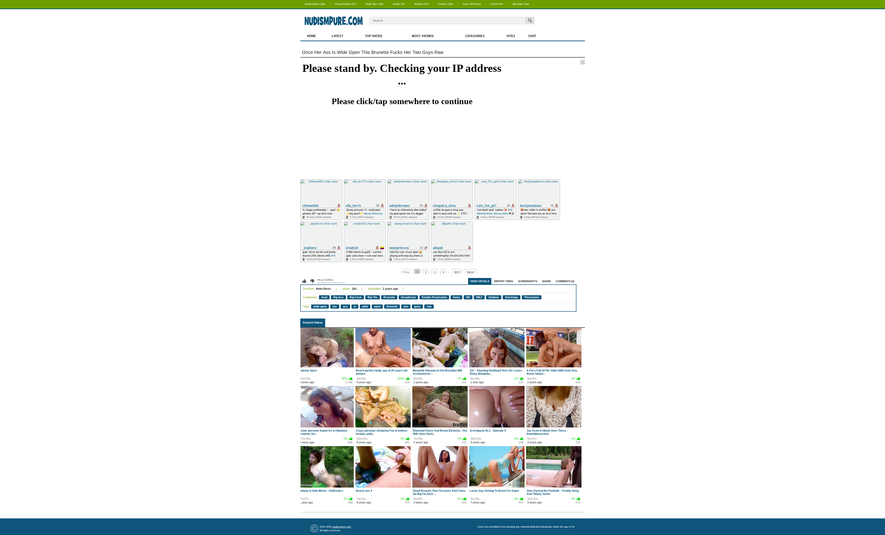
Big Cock (356, 297)
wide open (320, 306)
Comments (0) (565, 281)
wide (365, 306)
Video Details (479, 281)
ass (345, 306)
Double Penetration (434, 297)
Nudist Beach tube (315, 4)
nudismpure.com (341, 526)
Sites (510, 36)
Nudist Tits (399, 4)
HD (468, 297)
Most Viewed (423, 36)
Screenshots (527, 281)
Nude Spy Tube (374, 4)
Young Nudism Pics (345, 4)
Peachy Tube (445, 4)
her (335, 306)
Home (311, 36)
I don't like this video (312, 281)
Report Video (503, 281)
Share (546, 281)
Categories (475, 36)
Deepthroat (408, 297)
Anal (324, 297)
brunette (392, 306)
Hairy (456, 297)
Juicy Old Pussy (472, 4)
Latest (337, 36)
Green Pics (496, 4)
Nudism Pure (421, 4)
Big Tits (373, 297)
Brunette (389, 297)
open (377, 306)
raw (429, 306)
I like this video (304, 281)
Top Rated (373, 36)
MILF (479, 297)
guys (417, 306)
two (406, 306)
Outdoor (493, 297)
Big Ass (338, 297)
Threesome (531, 297)
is (355, 306)
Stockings (511, 297)
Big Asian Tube (521, 4)
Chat (532, 36)
